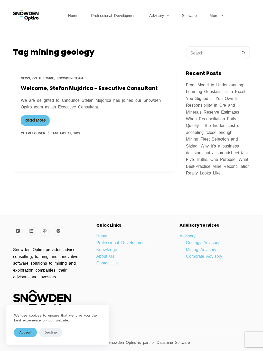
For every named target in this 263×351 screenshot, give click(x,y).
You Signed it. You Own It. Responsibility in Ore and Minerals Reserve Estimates (212, 105)
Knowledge (106, 249)
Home (73, 15)
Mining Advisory (201, 249)
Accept (25, 332)
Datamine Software (174, 342)
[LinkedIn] (31, 231)
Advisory (156, 15)
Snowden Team (70, 78)
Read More (37, 119)
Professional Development (113, 15)
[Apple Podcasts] (45, 231)
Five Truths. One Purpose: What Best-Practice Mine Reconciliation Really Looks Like (218, 166)
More (214, 15)
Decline (50, 332)
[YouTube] (18, 231)
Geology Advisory (202, 242)
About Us (105, 256)
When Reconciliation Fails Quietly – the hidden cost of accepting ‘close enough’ (213, 125)
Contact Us (107, 263)
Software (189, 15)
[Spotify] (58, 231)
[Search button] (243, 53)
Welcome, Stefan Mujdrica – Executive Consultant (89, 88)
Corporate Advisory (204, 256)
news (25, 78)
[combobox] (212, 52)
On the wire (43, 78)
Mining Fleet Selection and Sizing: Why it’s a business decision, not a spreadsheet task (217, 145)
